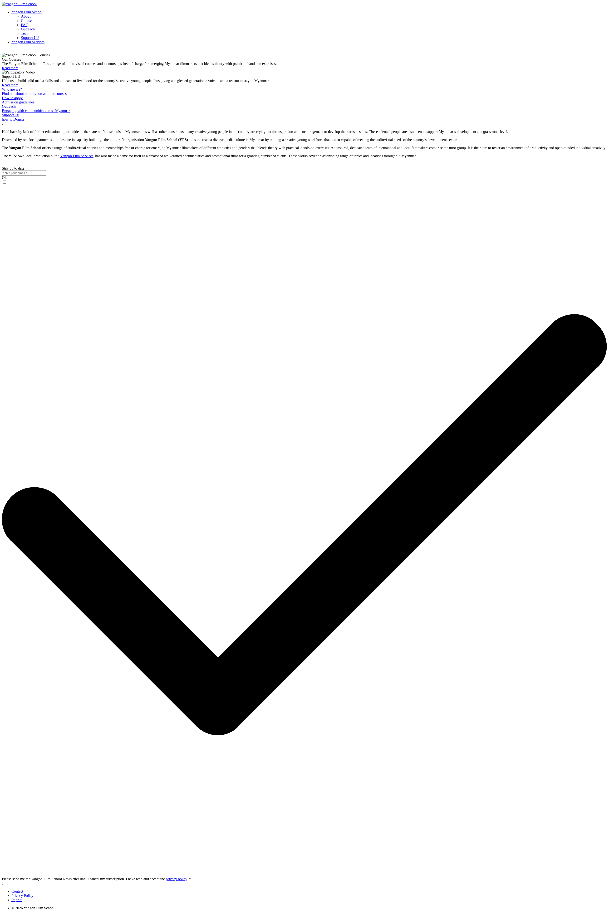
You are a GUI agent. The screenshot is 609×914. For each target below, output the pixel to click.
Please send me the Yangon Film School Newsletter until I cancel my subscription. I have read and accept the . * (96, 879)
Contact (17, 891)
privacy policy (176, 879)
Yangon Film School (26, 12)
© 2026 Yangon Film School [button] (32, 908)
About (25, 16)
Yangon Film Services (27, 42)
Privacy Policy (22, 896)
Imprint (16, 900)
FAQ (25, 25)
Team (25, 33)
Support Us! (30, 38)
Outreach (28, 29)
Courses (27, 21)
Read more (10, 68)
